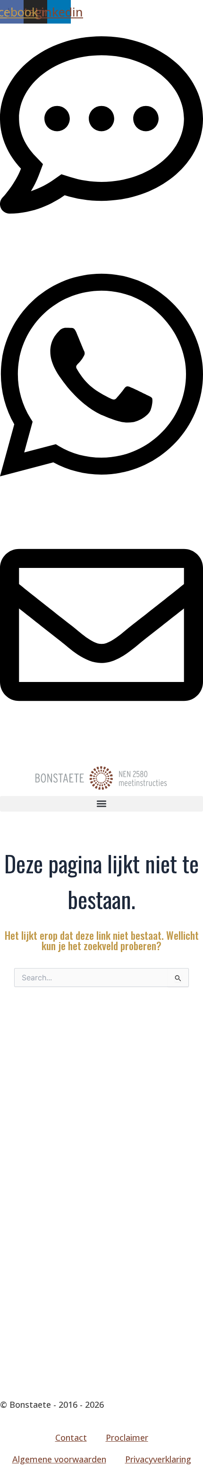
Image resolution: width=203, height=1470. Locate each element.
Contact (71, 1437)
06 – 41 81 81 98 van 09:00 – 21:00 (66, 237)
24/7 (8, 501)
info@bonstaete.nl (36, 737)
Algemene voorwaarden (59, 1459)
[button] (101, 804)
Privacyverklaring (158, 1459)
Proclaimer (127, 1437)
